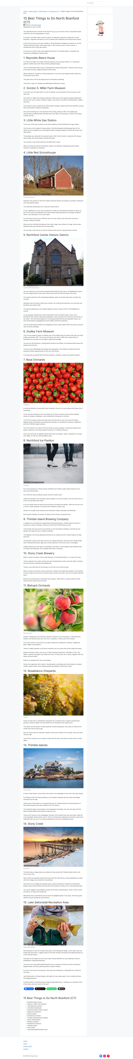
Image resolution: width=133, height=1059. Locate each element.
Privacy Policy (27, 1046)
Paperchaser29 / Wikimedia (36, 285)
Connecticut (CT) (54, 11)
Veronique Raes (36, 25)
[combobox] (98, 3)
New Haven (55, 31)
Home (25, 11)
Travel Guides (33, 11)
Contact (25, 1049)
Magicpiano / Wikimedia (35, 194)
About (25, 1044)
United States (43, 11)
